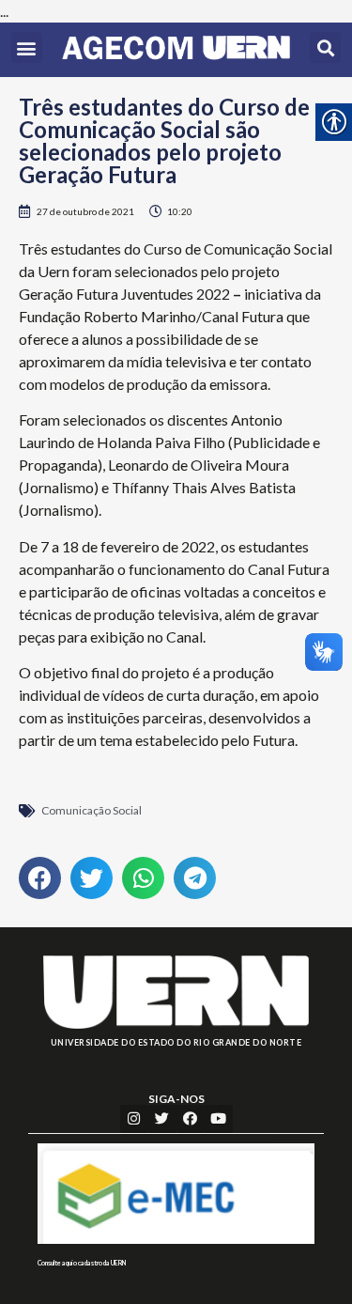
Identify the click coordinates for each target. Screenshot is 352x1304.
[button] (26, 47)
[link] (176, 50)
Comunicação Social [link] (91, 810)
